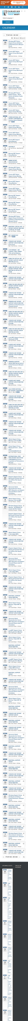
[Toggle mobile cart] (21, 11)
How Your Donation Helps (18, 3)
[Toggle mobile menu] (25, 11)
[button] (24, 857)
